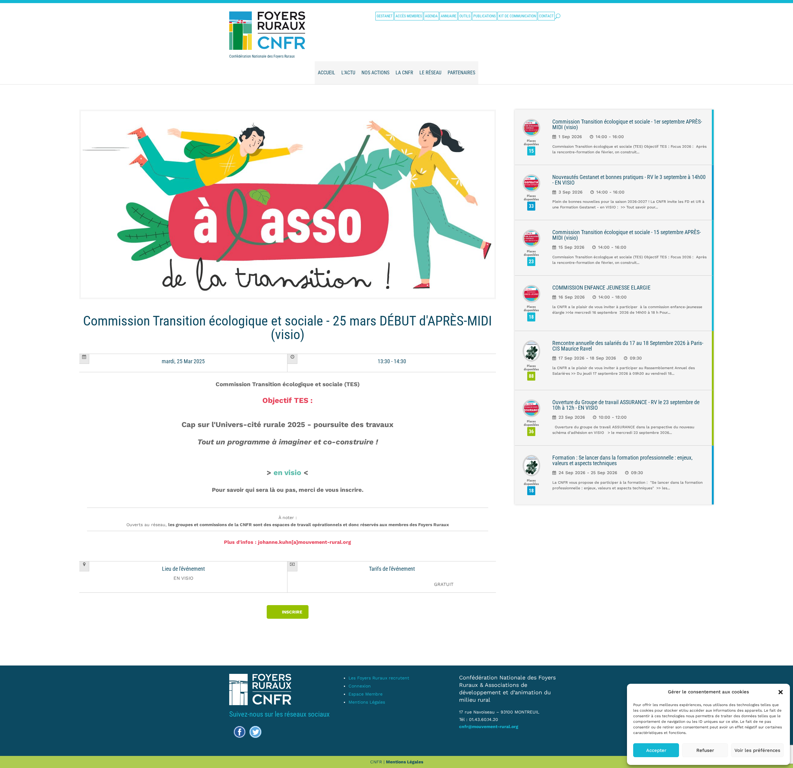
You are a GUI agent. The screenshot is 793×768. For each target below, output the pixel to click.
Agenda (431, 16)
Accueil (326, 73)
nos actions (375, 73)
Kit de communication (517, 16)
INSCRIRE (292, 611)
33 (531, 206)
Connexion (359, 685)
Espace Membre (365, 694)
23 (531, 261)
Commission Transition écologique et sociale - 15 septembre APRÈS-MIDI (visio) (626, 235)
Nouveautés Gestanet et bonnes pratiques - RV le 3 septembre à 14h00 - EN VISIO (629, 180)
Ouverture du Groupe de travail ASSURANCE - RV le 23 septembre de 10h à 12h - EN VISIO (625, 405)
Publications (484, 16)
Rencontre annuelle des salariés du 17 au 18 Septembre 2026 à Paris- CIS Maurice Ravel (627, 346)
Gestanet (384, 16)
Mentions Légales (366, 702)
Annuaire (448, 16)
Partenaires (461, 73)
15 (531, 151)
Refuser (705, 750)
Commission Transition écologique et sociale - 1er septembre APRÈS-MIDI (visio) (627, 124)
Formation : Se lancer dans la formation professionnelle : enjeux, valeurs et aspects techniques (622, 460)
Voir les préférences (757, 750)
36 (531, 431)
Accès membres (409, 16)
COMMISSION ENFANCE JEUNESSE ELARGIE (601, 287)
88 (531, 376)
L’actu (348, 73)
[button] (781, 692)
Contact (546, 16)
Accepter (656, 750)
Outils (464, 16)
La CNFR (404, 73)
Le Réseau (430, 73)
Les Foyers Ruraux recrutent (378, 677)
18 (531, 317)
